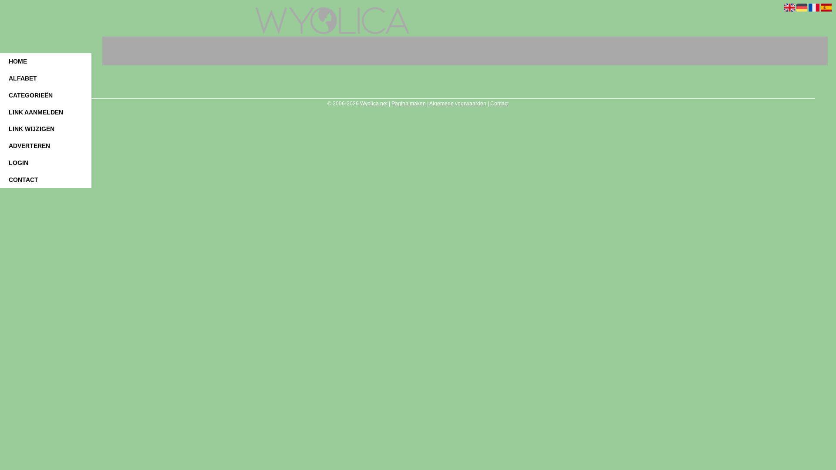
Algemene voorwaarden (457, 104)
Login (18, 162)
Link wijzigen (31, 128)
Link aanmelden (36, 112)
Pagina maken (408, 104)
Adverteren (29, 145)
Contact (23, 179)
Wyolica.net (374, 104)
